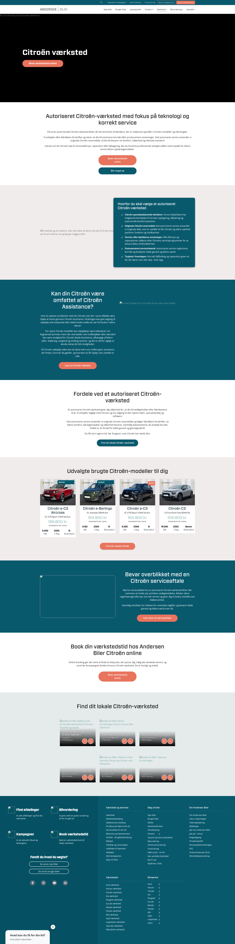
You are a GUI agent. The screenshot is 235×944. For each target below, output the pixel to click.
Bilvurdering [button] (176, 9)
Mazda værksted (113, 907)
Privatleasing (153, 830)
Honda (151, 908)
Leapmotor (152, 919)
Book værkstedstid (186, 2)
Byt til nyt (152, 860)
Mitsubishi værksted (115, 929)
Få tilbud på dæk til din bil (118, 826)
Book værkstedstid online (43, 63)
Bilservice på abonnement (118, 833)
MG (149, 912)
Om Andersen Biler (198, 815)
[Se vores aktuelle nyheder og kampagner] (11, 834)
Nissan (151, 887)
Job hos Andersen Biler (199, 830)
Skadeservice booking (116, 822)
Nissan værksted (113, 888)
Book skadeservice (166, 2)
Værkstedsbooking (114, 818)
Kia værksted (112, 896)
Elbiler (151, 822)
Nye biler (108, 9)
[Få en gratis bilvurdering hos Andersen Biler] (54, 809)
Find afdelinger (27, 809)
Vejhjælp (110, 852)
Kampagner (25, 834)
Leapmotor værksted (115, 922)
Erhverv (151, 833)
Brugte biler (120, 9)
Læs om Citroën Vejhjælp (78, 365)
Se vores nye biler (49, 864)
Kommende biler (155, 826)
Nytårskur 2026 (155, 863)
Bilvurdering (68, 809)
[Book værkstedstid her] (54, 834)
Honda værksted (113, 911)
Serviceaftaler (135, 2)
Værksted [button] (161, 9)
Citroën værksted (114, 892)
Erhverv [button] (148, 9)
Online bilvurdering (157, 845)
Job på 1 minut (196, 833)
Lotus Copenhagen (197, 818)
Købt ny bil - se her (156, 852)
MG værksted (112, 914)
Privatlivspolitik (196, 841)
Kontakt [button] (189, 9)
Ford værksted (112, 885)
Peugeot (151, 898)
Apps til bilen (112, 859)
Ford (150, 884)
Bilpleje (109, 841)
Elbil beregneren (113, 856)
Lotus (150, 923)
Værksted (110, 815)
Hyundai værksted (114, 926)
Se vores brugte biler (49, 871)
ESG (191, 848)
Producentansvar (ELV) (199, 852)
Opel (150, 916)
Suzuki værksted (113, 903)
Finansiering (150, 2)
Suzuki (151, 901)
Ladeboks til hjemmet (116, 848)
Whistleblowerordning (199, 856)
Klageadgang (195, 837)
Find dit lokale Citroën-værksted (117, 443)
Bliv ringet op (117, 171)
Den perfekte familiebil (158, 856)
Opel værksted (112, 918)
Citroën (151, 891)
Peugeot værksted (114, 899)
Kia (149, 894)
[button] (27, 937)
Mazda (151, 905)
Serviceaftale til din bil (116, 830)
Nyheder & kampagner (117, 2)
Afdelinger (194, 826)
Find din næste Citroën (117, 546)
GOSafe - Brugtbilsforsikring (119, 837)
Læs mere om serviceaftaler (157, 618)
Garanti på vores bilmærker (160, 837)
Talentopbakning (197, 822)
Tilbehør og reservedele (117, 845)
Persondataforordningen (200, 845)
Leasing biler (135, 9)
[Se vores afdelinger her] (11, 809)
